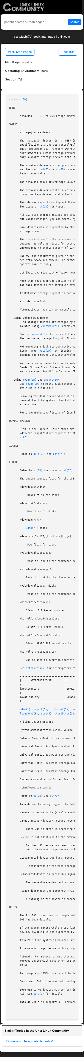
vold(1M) (45, 350)
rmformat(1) (59, 709)
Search (74, 22)
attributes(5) (35, 668)
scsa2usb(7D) (18, 99)
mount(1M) (29, 379)
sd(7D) (45, 169)
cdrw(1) (25, 709)
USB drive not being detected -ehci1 (29, 1041)
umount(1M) (51, 379)
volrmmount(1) (51, 326)
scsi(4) (46, 713)
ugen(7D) (32, 527)
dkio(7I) (39, 453)
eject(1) (41, 709)
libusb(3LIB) (29, 713)
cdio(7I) (59, 453)
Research (68, 51)
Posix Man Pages (20, 51)
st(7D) (60, 169)
